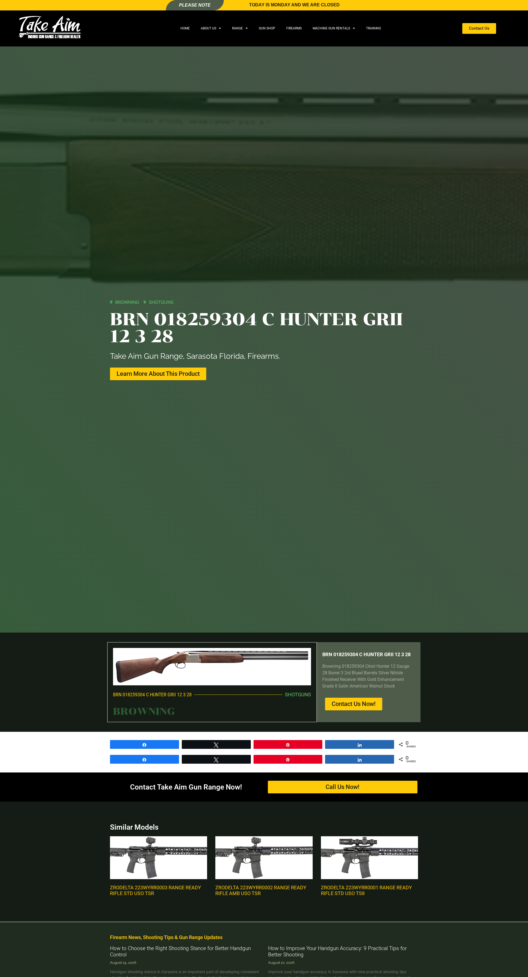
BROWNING (127, 302)
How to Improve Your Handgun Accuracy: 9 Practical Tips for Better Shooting (337, 951)
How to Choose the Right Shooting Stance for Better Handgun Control (180, 951)
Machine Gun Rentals (331, 28)
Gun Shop (267, 28)
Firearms (294, 28)
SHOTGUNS (161, 302)
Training (373, 28)
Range (237, 28)
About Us (208, 28)
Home (185, 28)
